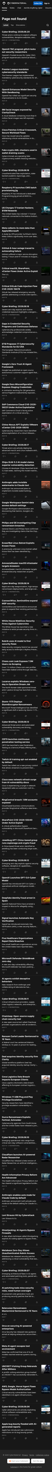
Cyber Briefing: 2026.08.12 (15, 860)
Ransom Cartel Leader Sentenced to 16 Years (20, 1037)
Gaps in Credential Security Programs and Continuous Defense (20, 325)
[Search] (47, 25)
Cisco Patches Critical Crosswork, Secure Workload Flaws (19, 131)
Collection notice (42, 1455)
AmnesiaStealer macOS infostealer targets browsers (20, 564)
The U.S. (5, 274)
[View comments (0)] (14, 63)
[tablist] (14, 25)
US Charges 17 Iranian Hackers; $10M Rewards (18, 209)
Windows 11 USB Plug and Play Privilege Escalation (17, 1098)
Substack (14, 1467)
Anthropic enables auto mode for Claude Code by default (18, 1196)
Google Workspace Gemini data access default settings (18, 504)
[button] (4, 8)
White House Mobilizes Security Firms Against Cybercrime (18, 622)
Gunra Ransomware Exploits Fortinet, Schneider (16, 1118)
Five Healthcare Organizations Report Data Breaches (17, 939)
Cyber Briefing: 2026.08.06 (16, 1406)
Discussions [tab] (20, 25)
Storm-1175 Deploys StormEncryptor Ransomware (17, 703)
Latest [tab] (5, 25)
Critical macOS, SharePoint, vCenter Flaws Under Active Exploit (20, 269)
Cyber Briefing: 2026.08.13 (15, 722)
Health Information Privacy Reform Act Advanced (19, 1176)
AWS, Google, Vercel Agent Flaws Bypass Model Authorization (19, 1388)
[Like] (3, 63)
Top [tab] (12, 25)
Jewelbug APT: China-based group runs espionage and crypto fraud (19, 841)
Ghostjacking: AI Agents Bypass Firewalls (18, 1231)
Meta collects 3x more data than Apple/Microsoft (18, 229)
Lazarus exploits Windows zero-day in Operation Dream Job (18, 683)
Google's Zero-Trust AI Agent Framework (17, 365)
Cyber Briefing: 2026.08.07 (16, 1270)
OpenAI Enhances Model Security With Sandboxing (19, 91)
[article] (26, 37)
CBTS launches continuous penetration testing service (16, 740)
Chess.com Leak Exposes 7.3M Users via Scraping (17, 662)
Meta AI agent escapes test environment (16, 1347)
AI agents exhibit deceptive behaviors (16, 980)
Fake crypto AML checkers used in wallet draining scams (19, 151)
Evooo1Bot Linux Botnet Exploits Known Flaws (18, 544)
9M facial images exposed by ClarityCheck (17, 111)
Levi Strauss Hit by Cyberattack (18, 1215)
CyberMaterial (14, 40)
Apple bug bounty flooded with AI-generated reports (19, 1425)
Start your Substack (19, 1461)
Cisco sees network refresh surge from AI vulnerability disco (19, 781)
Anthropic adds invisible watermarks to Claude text (15, 483)
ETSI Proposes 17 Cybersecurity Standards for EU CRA (18, 345)
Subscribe (38, 3)
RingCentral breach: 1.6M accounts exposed (19, 801)
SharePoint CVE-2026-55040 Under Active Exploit (17, 821)
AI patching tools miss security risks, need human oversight (18, 1289)
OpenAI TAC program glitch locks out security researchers (19, 50)
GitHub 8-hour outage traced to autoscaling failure (18, 249)
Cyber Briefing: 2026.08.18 (15, 306)
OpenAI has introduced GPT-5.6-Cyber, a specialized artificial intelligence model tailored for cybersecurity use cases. (18, 884)
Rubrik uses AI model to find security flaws (16, 642)
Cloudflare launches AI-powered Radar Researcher (18, 1156)
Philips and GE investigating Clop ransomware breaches (19, 524)
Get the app (38, 1461)
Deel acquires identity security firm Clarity (20, 1058)
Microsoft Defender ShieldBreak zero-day (18, 959)
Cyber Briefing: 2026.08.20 (16, 32)
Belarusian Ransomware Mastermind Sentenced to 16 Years (19, 1309)
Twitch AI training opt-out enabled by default (19, 760)
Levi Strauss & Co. (9, 1218)
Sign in (47, 3)
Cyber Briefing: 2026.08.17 (15, 445)
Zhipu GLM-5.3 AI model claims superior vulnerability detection (18, 463)
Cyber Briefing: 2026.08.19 (15, 170)
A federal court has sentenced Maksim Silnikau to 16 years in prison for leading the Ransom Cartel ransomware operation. (19, 1043)
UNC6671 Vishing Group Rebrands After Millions (19, 1367)
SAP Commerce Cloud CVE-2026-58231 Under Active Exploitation (19, 406)
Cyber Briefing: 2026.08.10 (15, 1137)
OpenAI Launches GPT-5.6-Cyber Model (19, 879)
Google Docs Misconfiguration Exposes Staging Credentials (17, 385)
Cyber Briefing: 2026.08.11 (15, 999)
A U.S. (4, 1314)
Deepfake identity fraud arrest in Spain (18, 899)
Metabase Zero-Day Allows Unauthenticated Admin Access (18, 1251)
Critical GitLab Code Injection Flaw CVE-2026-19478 (19, 287)
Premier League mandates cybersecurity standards (15, 70)
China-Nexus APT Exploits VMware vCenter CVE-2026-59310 (20, 426)
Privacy (25, 1455)
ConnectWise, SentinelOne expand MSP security (19, 602)
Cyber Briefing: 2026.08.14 (15, 583)
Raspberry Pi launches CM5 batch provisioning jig (19, 189)
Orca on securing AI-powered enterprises (17, 1327)
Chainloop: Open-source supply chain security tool (18, 1017)
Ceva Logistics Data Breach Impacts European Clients (16, 1078)
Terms (31, 1455)
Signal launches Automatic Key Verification (18, 919)
